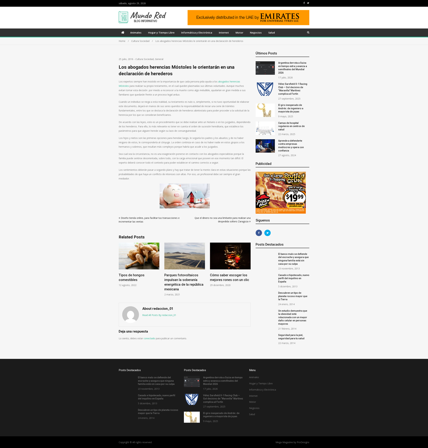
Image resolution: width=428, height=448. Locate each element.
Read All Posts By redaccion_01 (159, 315)
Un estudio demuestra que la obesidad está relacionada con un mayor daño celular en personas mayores (292, 317)
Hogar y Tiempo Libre (161, 32)
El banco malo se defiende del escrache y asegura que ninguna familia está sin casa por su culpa (156, 380)
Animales (135, 32)
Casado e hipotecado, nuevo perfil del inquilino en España (293, 278)
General (159, 59)
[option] (139, 265)
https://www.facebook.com (304, 3)
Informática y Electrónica (196, 32)
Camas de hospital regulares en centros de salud (291, 126)
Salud (271, 32)
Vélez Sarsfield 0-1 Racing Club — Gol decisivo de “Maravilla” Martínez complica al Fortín (223, 398)
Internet (224, 32)
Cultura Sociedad (144, 59)
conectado (149, 338)
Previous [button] (121, 271)
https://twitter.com (308, 3)
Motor (239, 32)
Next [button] (248, 271)
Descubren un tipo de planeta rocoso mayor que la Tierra (292, 296)
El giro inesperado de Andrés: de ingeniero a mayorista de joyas (290, 108)
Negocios (256, 32)
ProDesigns (303, 442)
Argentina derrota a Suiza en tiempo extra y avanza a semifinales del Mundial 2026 (223, 380)
